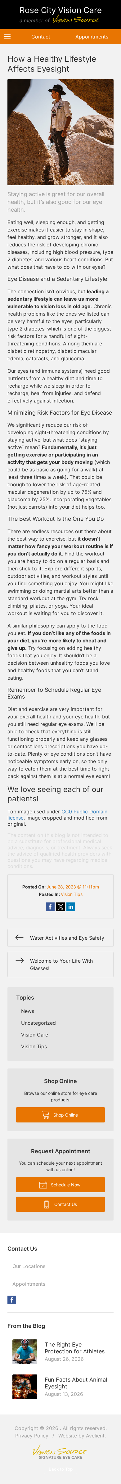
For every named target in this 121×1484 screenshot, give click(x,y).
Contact (40, 37)
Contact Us (65, 1204)
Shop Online (65, 1114)
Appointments (28, 1284)
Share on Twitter (60, 906)
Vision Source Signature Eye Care (60, 1451)
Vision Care (34, 1035)
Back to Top (61, 1469)
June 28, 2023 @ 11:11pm (73, 886)
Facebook (11, 1300)
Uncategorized (38, 1023)
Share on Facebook (50, 906)
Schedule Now (65, 1184)
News (27, 1011)
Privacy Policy (31, 1435)
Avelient (95, 1435)
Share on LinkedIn (70, 906)
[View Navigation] (9, 36)
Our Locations (28, 1266)
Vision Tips (72, 894)
